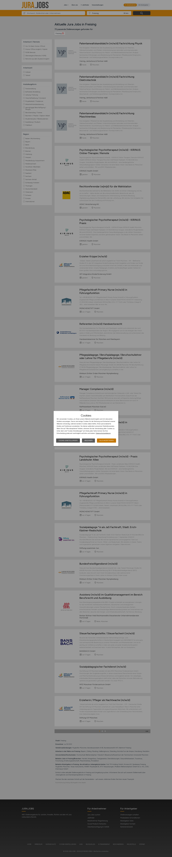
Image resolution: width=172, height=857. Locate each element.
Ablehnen (88, 440)
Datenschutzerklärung (103, 433)
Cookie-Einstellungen (68, 440)
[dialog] (86, 428)
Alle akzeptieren (106, 440)
